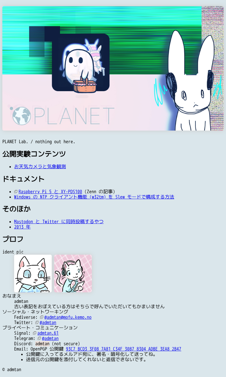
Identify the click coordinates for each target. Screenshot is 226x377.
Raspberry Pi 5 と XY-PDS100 (50, 191)
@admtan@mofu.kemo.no (68, 317)
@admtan (48, 322)
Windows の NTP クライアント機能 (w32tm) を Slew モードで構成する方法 (94, 197)
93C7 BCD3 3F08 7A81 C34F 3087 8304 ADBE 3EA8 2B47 (123, 349)
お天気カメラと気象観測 (40, 166)
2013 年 (22, 227)
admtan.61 (48, 333)
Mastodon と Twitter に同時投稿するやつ (59, 221)
